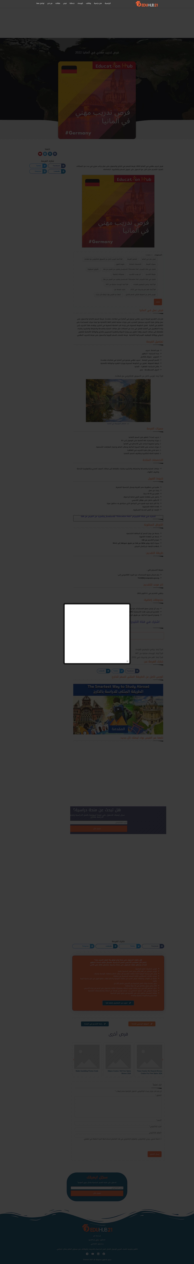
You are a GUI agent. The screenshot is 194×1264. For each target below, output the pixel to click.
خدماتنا (72, 3)
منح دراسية (98, 3)
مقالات (57, 3)
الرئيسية (108, 3)
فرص (65, 3)
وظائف (88, 3)
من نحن (49, 3)
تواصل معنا (40, 3)
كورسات (80, 3)
